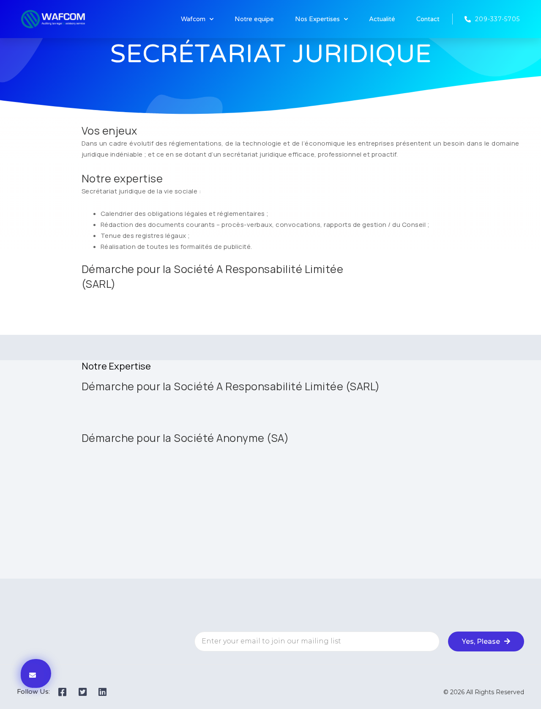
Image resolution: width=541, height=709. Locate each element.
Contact (428, 19)
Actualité (382, 19)
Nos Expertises (317, 19)
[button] (32, 675)
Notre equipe (254, 19)
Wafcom (193, 19)
